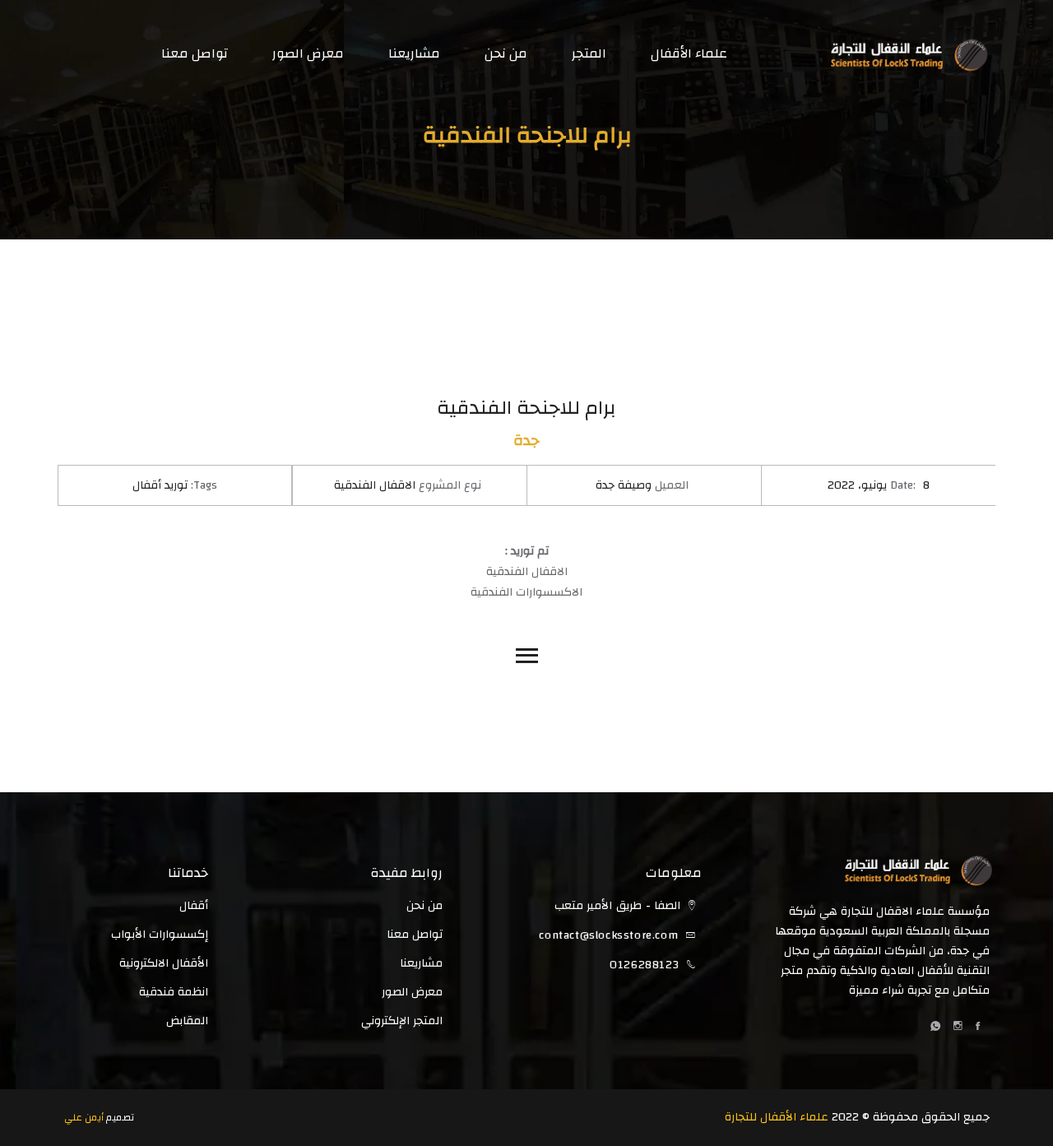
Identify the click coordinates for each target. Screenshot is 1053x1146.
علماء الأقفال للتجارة (776, 1117)
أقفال (193, 905)
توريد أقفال (160, 485)
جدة (526, 440)
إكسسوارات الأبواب (159, 934)
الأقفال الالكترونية (163, 963)
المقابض (187, 1021)
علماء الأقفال (689, 54)
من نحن (506, 54)
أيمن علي (84, 1117)
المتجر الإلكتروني (402, 1021)
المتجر (589, 54)
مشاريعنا (414, 54)
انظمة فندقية (173, 992)
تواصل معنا (194, 54)
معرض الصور (308, 54)
